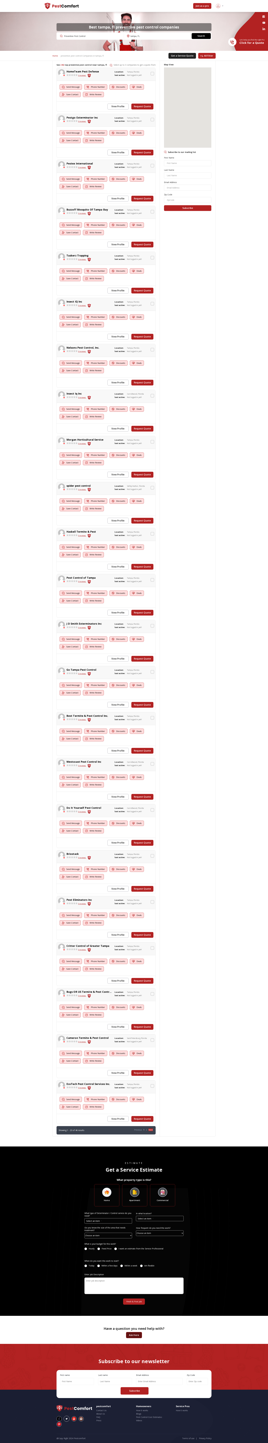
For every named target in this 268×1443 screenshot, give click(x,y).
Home (55, 55)
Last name (103, 1375)
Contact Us (101, 1410)
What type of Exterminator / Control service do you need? (107, 1214)
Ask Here (134, 1335)
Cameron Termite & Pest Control (87, 1038)
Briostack (72, 854)
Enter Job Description (94, 1274)
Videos (139, 1420)
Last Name (169, 170)
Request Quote (142, 106)
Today (91, 1265)
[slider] (72, 75)
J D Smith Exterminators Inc (84, 623)
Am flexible (149, 1265)
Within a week (131, 1265)
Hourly (92, 1248)
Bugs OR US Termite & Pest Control (89, 991)
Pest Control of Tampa (81, 577)
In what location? (144, 1213)
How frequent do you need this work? (153, 1228)
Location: (119, 72)
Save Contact (72, 94)
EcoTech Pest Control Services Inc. (88, 1084)
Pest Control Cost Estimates (149, 1417)
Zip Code (168, 194)
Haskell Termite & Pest (81, 531)
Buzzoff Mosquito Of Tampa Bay (87, 209)
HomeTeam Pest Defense (82, 71)
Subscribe (187, 208)
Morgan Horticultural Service (84, 439)
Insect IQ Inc (74, 301)
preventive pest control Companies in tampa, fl (82, 55)
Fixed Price (107, 1248)
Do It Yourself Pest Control (83, 807)
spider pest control (78, 485)
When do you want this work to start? (101, 1261)
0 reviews (82, 75)
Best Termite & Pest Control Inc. (87, 715)
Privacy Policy (205, 1438)
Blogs (138, 1413)
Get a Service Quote (182, 55)
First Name (169, 157)
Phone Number (98, 87)
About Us (100, 1413)
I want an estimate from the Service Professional (141, 1248)
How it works (142, 1410)
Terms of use (188, 1438)
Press (98, 1420)
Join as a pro (202, 5)
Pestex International (79, 163)
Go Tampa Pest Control (81, 669)
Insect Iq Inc (74, 393)
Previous (138, 1129)
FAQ (98, 1417)
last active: (120, 75)
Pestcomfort (79, 1438)
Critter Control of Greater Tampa (87, 946)
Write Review (95, 94)
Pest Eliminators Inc (79, 899)
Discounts (120, 87)
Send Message (73, 87)
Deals (139, 87)
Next (151, 1129)
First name (65, 1375)
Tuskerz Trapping (77, 255)
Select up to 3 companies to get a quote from (135, 65)
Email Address (170, 182)
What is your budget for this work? (100, 1244)
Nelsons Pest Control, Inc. (82, 347)
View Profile (118, 106)
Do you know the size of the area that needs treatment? (104, 1229)
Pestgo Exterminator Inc (82, 117)
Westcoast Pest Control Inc (83, 761)
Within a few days (109, 1265)
